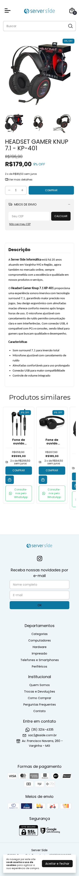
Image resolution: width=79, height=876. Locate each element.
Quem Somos (39, 685)
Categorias (39, 634)
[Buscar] (70, 26)
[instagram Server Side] (39, 559)
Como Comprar (39, 698)
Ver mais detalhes (20, 179)
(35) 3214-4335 (42, 729)
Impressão (39, 653)
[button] (18, 493)
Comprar (18, 470)
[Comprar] (9, 480)
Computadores (39, 640)
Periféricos (39, 666)
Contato (39, 711)
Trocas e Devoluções (39, 691)
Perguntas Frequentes (39, 704)
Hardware (40, 647)
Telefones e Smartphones (39, 660)
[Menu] (8, 10)
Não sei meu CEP (20, 224)
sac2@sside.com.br (42, 735)
